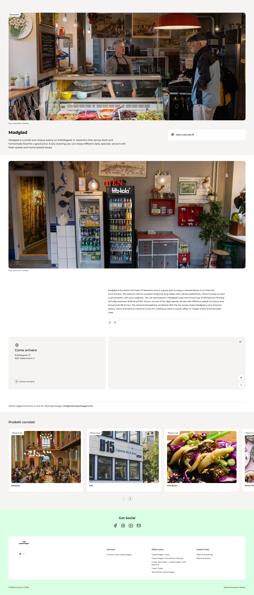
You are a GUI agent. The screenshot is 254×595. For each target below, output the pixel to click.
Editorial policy (203, 558)
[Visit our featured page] (131, 525)
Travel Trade (157, 568)
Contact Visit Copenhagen (119, 554)
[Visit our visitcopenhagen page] (115, 525)
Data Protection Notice (235, 587)
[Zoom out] (241, 385)
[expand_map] (240, 342)
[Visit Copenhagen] (24, 543)
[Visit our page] (123, 525)
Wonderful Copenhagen (163, 572)
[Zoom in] (241, 377)
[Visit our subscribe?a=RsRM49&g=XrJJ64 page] (138, 525)
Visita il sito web (183, 134)
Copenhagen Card (160, 554)
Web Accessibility (204, 554)
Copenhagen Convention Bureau (167, 558)
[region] (177, 363)
